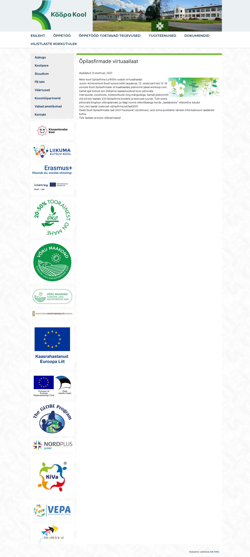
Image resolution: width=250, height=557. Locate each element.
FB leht (40, 82)
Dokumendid (197, 36)
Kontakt (40, 114)
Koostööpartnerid (48, 98)
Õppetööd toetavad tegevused (109, 36)
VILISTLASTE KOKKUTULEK (54, 44)
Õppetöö (62, 36)
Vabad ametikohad (48, 106)
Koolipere (41, 65)
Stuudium (42, 73)
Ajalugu (40, 57)
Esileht (38, 36)
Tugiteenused (162, 36)
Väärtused (42, 90)
